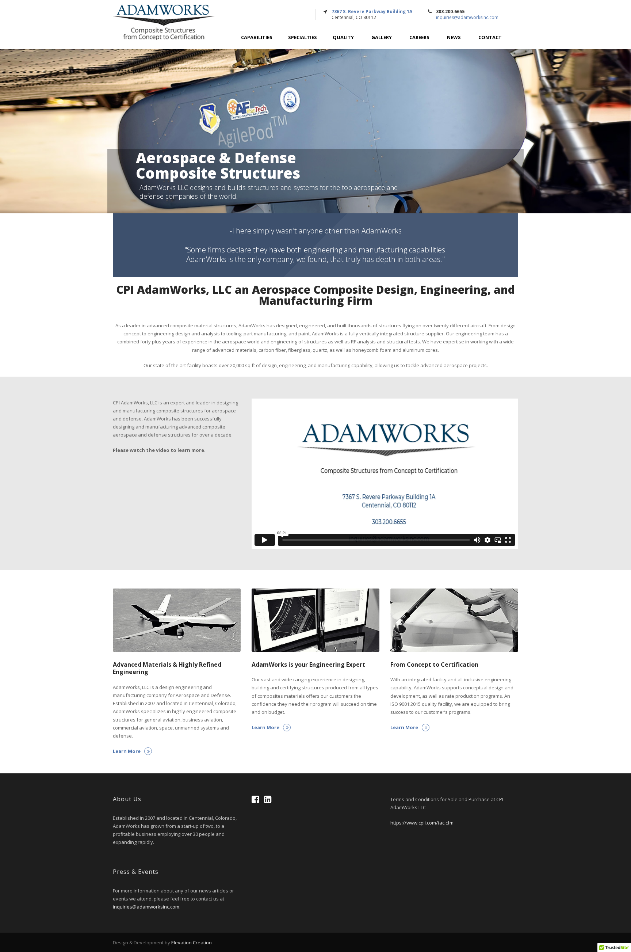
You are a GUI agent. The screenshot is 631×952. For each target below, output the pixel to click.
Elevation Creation (191, 942)
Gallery (381, 37)
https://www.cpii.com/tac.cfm (422, 822)
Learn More (127, 751)
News (454, 37)
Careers (419, 37)
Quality (343, 37)
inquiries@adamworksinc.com (467, 17)
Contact (490, 37)
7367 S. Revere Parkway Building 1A (372, 11)
